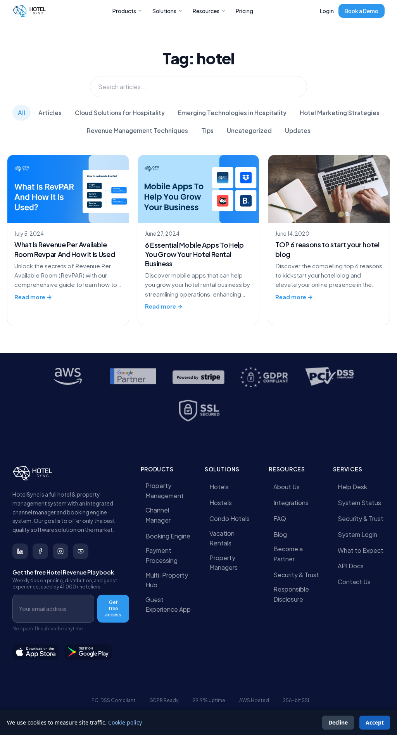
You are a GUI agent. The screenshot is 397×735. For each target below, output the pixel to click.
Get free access (113, 608)
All (21, 112)
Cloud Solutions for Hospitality (120, 112)
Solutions (164, 10)
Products (124, 10)
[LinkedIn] (20, 551)
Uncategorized (249, 130)
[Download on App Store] (36, 652)
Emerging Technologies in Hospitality (232, 112)
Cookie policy (125, 722)
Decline (338, 722)
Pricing (244, 10)
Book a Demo (361, 10)
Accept (375, 722)
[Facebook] (40, 551)
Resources (206, 10)
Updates (298, 130)
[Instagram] (60, 551)
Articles (50, 112)
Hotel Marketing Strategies (340, 112)
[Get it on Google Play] (88, 652)
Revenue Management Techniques (137, 130)
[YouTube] (80, 551)
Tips (207, 130)
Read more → (33, 296)
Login (327, 10)
